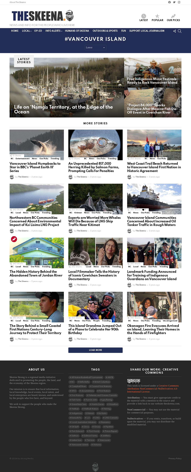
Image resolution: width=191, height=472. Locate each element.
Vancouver (105, 440)
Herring (107, 409)
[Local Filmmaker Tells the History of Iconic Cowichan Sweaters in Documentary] (95, 253)
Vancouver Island (79, 445)
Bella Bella (84, 382)
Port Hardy (94, 431)
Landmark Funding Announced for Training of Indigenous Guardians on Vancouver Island (152, 275)
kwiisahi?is (76, 418)
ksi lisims (103, 413)
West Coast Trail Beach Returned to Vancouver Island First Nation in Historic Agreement (154, 167)
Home (14, 31)
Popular (157, 20)
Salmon (74, 436)
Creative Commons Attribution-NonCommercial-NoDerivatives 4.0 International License (153, 388)
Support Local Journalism (146, 31)
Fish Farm (75, 400)
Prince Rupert (111, 431)
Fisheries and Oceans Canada (102, 395)
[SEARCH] (179, 31)
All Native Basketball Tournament (86, 377)
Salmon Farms (90, 436)
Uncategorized (170, 321)
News (34, 159)
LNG (97, 418)
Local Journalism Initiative (83, 422)
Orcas (97, 427)
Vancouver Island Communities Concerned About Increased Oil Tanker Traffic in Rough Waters (151, 221)
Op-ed (38, 31)
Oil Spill (74, 427)
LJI (88, 418)
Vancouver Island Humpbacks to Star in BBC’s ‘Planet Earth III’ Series (35, 167)
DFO (73, 391)
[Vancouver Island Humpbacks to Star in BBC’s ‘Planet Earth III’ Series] (37, 145)
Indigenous (76, 413)
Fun (123, 31)
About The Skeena (18, 2)
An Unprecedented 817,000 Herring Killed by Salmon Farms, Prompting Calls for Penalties (93, 167)
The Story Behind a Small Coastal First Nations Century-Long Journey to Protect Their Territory (35, 329)
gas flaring (107, 400)
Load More (95, 350)
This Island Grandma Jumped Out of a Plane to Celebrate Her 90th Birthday (94, 329)
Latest (143, 20)
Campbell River (78, 386)
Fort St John (91, 400)
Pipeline (109, 427)
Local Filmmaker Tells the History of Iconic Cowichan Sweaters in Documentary (94, 275)
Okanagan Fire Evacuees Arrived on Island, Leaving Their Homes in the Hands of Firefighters (153, 329)
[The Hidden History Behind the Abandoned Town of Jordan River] (37, 253)
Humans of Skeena (77, 31)
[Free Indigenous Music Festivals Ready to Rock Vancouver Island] (152, 73)
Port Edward (77, 431)
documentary (87, 391)
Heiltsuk (75, 409)
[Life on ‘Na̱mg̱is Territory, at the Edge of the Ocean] (67, 87)
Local (26, 31)
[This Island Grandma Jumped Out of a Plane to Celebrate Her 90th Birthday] (95, 307)
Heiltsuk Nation (91, 409)
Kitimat (78, 213)
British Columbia (102, 382)
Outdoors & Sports (105, 31)
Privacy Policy (174, 459)
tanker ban (76, 440)
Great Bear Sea (78, 404)
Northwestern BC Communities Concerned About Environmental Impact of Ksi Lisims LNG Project (35, 221)
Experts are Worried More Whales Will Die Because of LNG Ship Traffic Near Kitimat (94, 221)
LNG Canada (111, 418)
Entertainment (22, 159)
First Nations (77, 395)
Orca (86, 427)
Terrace (90, 440)
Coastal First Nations (101, 386)
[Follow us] (174, 31)
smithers (106, 436)
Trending (55, 159)
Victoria (97, 445)
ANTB (110, 377)
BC (12, 159)
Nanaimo (105, 422)
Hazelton (113, 404)
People (96, 321)
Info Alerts (52, 31)
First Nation (104, 391)
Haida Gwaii (97, 404)
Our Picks (173, 20)
